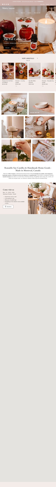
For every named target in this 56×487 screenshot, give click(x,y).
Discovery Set (37, 12)
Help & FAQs (42, 4)
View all (28, 60)
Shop (17, 12)
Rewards (47, 4)
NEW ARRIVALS (28, 58)
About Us (23, 12)
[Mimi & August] (8, 8)
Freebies (29, 12)
